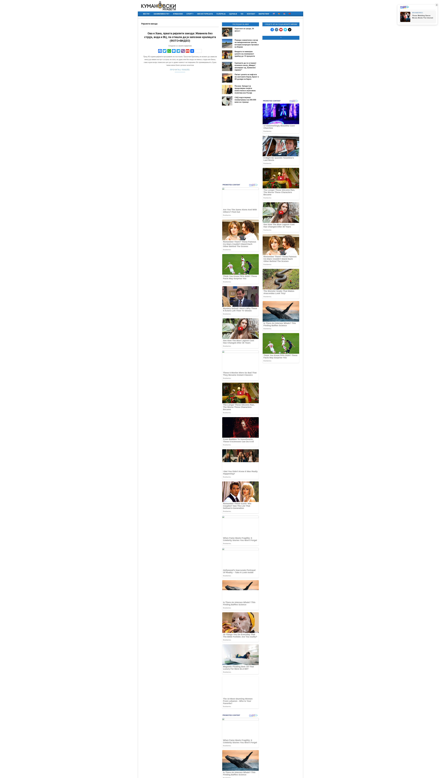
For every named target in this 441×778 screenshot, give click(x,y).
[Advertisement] (280, 56)
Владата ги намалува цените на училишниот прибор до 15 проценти (245, 54)
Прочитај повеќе (180, 70)
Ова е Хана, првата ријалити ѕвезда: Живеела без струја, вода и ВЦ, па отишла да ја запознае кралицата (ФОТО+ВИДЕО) (180, 37)
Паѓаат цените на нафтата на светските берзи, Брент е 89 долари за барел (247, 76)
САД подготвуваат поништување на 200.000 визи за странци (245, 99)
